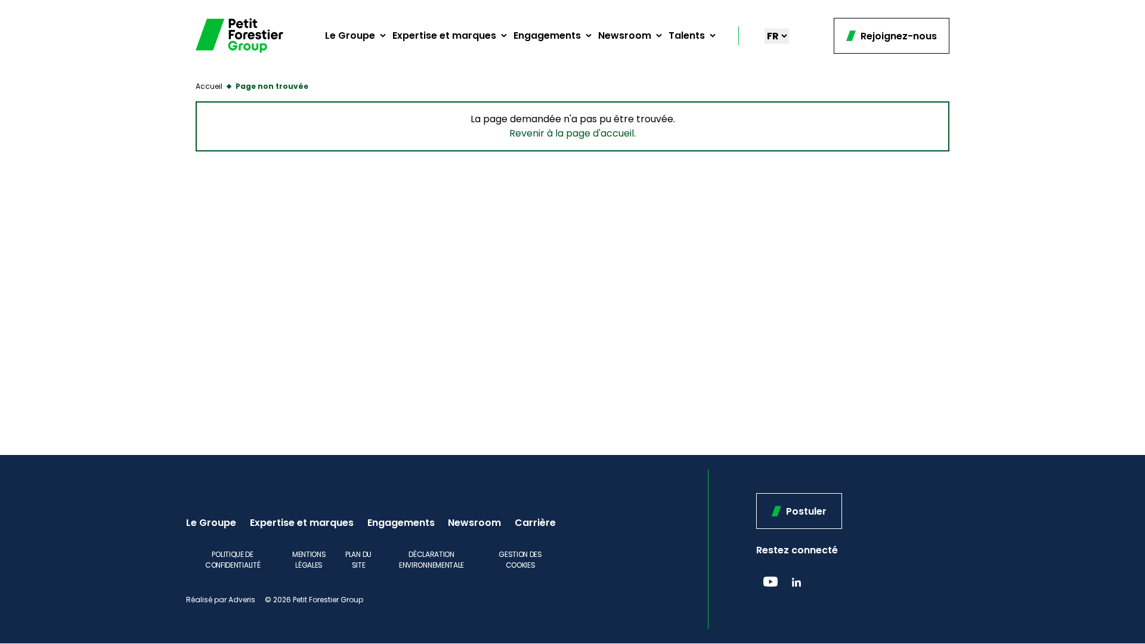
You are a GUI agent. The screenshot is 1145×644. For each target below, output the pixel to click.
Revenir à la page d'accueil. (572, 133)
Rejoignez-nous (897, 36)
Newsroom (624, 35)
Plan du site (358, 559)
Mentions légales (309, 559)
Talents (687, 35)
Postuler (805, 511)
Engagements (547, 35)
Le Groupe (350, 35)
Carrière (535, 523)
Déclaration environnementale (431, 559)
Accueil (209, 86)
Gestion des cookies (520, 559)
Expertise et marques (444, 35)
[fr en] (777, 36)
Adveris (241, 600)
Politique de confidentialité (233, 559)
